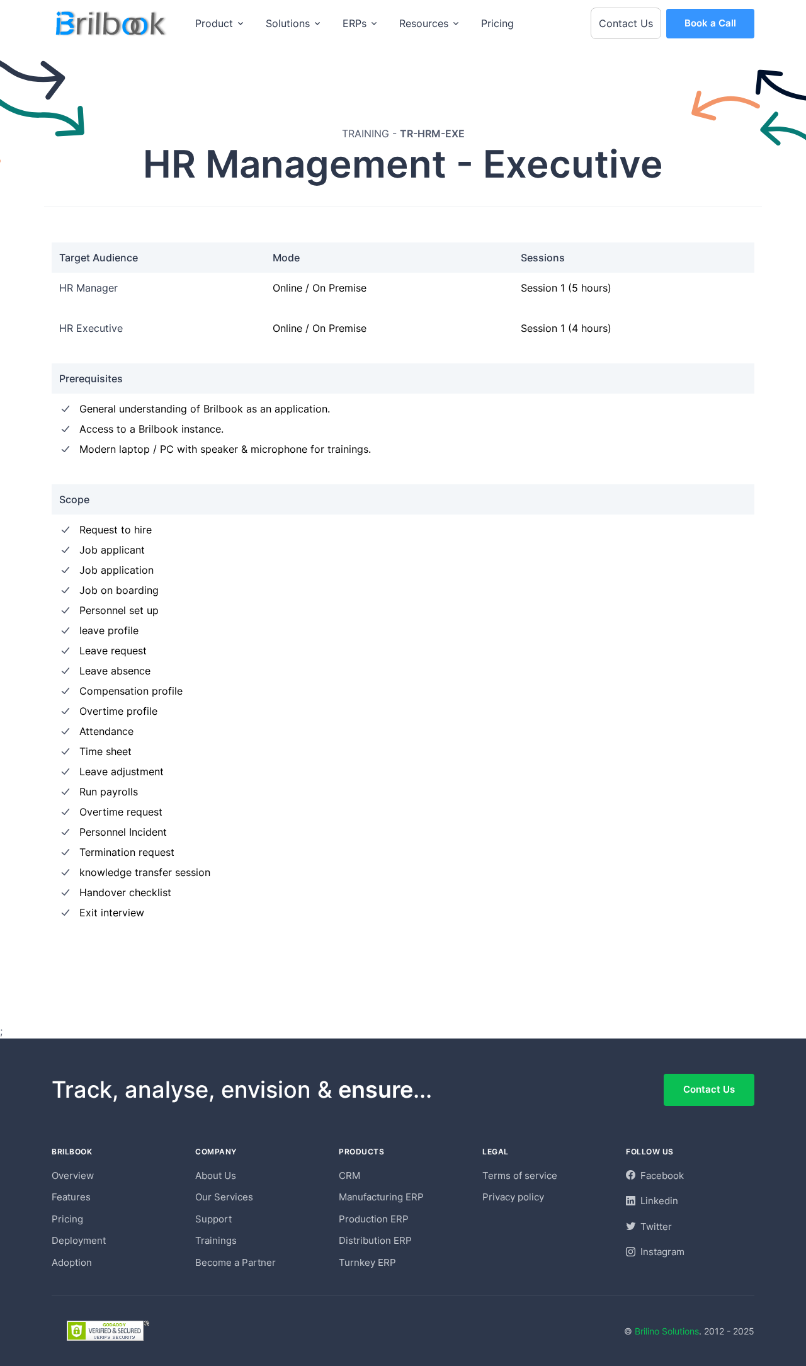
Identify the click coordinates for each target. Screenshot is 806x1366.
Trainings (216, 1240)
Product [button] (214, 23)
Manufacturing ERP (381, 1197)
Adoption (72, 1262)
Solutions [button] (288, 23)
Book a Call (710, 23)
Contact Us (626, 23)
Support (213, 1219)
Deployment (79, 1240)
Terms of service (519, 1175)
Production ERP (374, 1219)
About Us (215, 1175)
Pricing (497, 23)
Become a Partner (235, 1262)
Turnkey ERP (367, 1262)
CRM (349, 1175)
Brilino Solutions (667, 1331)
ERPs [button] (354, 23)
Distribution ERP (375, 1240)
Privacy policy (513, 1197)
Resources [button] (423, 23)
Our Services (224, 1197)
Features (71, 1197)
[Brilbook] (112, 24)
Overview (73, 1175)
